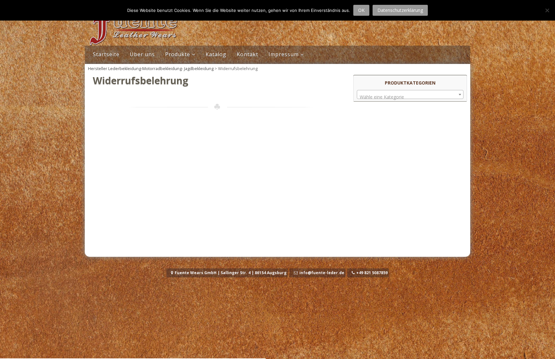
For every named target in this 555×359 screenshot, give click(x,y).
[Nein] (547, 10)
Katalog (216, 54)
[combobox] (410, 94)
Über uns (142, 54)
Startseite (106, 54)
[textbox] (410, 97)
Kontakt (247, 54)
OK (361, 10)
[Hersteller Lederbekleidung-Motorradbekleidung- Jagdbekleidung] (133, 44)
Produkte (177, 54)
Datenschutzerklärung (400, 10)
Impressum (284, 54)
